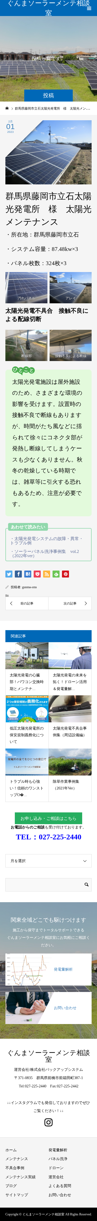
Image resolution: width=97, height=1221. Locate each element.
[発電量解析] (48, 956)
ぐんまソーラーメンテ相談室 (48, 8)
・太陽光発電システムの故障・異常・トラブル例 (46, 540)
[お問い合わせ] (48, 995)
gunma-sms (29, 587)
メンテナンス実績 (20, 1177)
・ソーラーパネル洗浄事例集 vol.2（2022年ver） (44, 553)
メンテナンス (16, 1159)
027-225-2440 (60, 837)
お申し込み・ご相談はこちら (48, 818)
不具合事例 (14, 1168)
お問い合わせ (59, 1195)
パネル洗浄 (57, 1159)
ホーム (11, 1150)
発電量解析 (57, 1150)
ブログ (11, 1186)
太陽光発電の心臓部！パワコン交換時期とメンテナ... (27, 682)
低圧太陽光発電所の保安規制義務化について (27, 735)
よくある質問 (59, 1186)
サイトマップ (16, 1195)
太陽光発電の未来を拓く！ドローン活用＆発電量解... (70, 682)
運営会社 (56, 1177)
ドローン (56, 1168)
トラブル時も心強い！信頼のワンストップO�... (27, 788)
